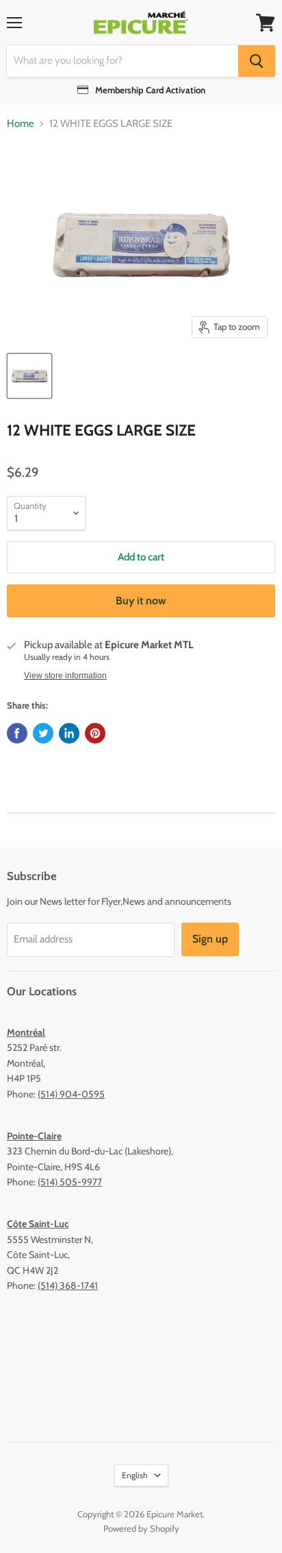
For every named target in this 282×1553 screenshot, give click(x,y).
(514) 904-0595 (71, 1094)
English (135, 1475)
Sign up (210, 938)
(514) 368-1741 (68, 1285)
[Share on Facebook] (17, 733)
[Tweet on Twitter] (43, 733)
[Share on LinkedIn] (69, 733)
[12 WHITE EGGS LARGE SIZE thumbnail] (29, 376)
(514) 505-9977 (70, 1182)
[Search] (256, 61)
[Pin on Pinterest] (95, 733)
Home (20, 124)
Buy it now (141, 600)
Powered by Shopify (141, 1528)
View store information (65, 675)
